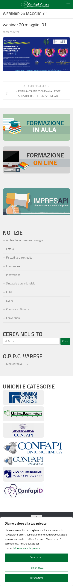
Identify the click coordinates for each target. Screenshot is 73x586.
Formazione (13, 266)
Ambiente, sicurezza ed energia (24, 240)
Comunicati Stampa (17, 309)
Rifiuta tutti (36, 577)
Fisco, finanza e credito (19, 257)
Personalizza (36, 567)
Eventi (9, 300)
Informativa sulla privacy (26, 548)
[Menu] (68, 4)
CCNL (9, 292)
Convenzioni (13, 318)
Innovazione (13, 275)
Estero (10, 249)
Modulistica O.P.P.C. (17, 364)
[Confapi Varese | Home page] (34, 5)
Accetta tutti (36, 557)
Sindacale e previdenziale (20, 283)
